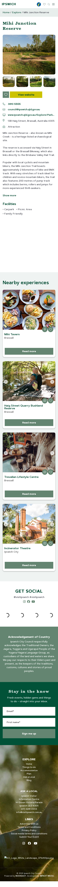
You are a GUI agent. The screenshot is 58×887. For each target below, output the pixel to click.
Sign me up (29, 733)
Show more (9, 195)
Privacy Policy (29, 830)
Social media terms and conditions (29, 833)
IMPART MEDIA (47, 876)
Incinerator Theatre (17, 548)
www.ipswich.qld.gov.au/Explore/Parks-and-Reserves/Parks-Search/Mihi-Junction (31, 115)
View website (26, 94)
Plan (29, 773)
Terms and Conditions (29, 827)
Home (6, 12)
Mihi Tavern (12, 334)
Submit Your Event (29, 837)
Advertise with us (29, 823)
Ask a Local (29, 777)
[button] (29, 55)
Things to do (29, 767)
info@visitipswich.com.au (29, 812)
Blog (29, 780)
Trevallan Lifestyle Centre (21, 477)
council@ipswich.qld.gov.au (24, 109)
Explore (16, 12)
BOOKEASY (21, 876)
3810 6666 (14, 104)
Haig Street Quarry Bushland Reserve (23, 407)
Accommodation (29, 770)
